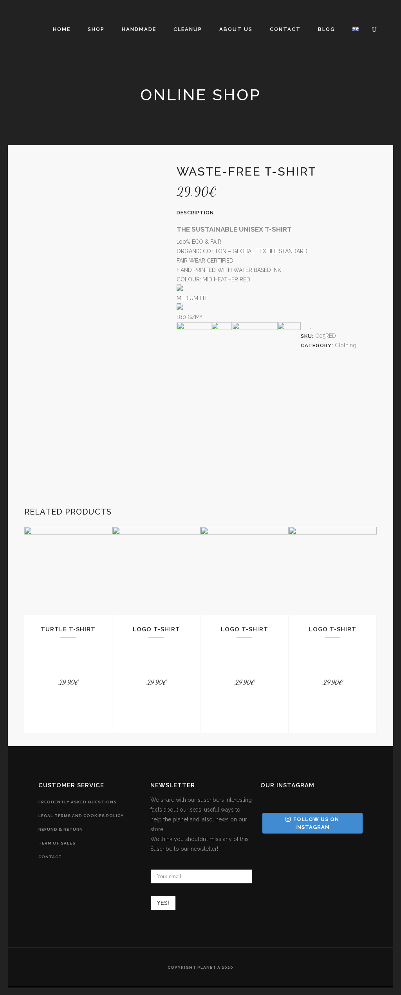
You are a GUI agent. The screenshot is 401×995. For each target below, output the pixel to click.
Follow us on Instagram (316, 823)
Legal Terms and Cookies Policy (81, 816)
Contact (50, 857)
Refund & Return (60, 829)
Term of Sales (57, 843)
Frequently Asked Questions (77, 802)
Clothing (345, 345)
